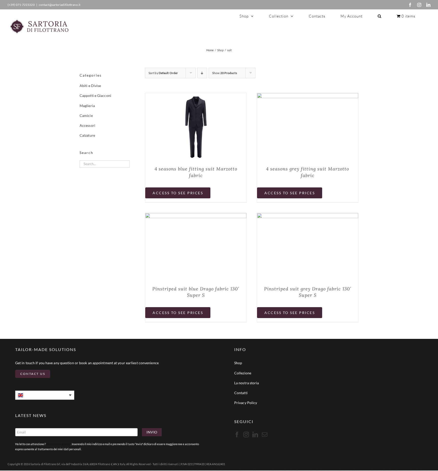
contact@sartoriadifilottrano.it (59, 5)
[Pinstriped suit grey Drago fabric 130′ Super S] (307, 216)
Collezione (242, 373)
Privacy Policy (245, 402)
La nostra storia (246, 383)
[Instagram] (419, 5)
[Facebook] (410, 5)
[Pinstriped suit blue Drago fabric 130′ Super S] (195, 216)
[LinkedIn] (428, 5)
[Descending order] (202, 73)
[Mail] (264, 434)
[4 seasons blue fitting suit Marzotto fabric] (195, 96)
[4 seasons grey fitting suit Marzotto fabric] (307, 96)
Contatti (241, 393)
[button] (379, 16)
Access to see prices (178, 193)
